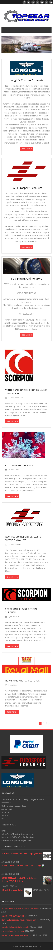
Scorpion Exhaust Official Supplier (15, 927)
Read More (25, 149)
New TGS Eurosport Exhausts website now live (20, 920)
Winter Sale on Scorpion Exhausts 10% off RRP (20, 908)
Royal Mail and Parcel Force (22, 680)
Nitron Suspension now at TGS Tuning (17, 935)
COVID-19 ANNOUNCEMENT (20, 465)
